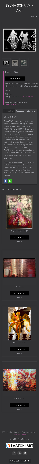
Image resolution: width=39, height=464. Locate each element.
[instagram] (20, 453)
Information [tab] (31, 111)
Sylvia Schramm (19, 5)
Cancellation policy (29, 432)
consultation (11, 104)
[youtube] (25, 453)
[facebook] (14, 453)
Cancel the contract (19, 435)
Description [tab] (8, 111)
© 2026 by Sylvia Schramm (19, 439)
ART (19, 10)
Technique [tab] (20, 111)
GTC (3, 432)
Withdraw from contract (19, 461)
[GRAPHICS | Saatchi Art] (19, 445)
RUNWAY (29, 97)
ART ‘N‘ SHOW (19, 97)
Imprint (9, 432)
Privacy (17, 432)
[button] (5, 181)
